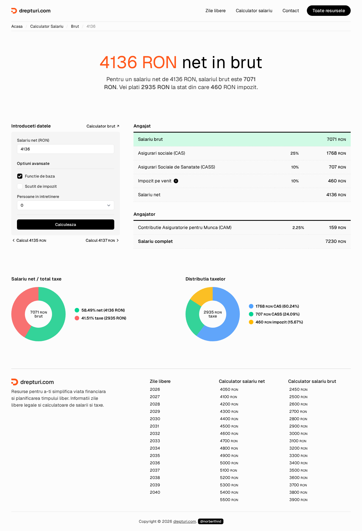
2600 (298, 404)
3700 (298, 484)
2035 (155, 455)
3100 (297, 440)
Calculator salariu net (242, 381)
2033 (155, 440)
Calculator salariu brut (312, 381)
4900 (229, 455)
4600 (229, 433)
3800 (298, 492)
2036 (155, 462)
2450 (298, 389)
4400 (229, 418)
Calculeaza (65, 224)
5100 (228, 470)
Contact (291, 11)
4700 (229, 440)
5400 (229, 492)
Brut (75, 26)
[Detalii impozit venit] (176, 181)
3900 (298, 499)
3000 (298, 433)
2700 (298, 411)
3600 (298, 477)
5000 (229, 462)
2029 (155, 411)
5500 (229, 499)
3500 (298, 470)
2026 (155, 389)
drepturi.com (184, 521)
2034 (155, 448)
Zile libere (216, 11)
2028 (155, 404)
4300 (229, 411)
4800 (229, 448)
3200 (298, 448)
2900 (298, 426)
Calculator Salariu (46, 26)
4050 (229, 389)
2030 (155, 418)
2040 (155, 492)
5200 (229, 477)
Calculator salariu (254, 11)
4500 (229, 426)
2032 (155, 433)
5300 (229, 484)
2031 (154, 426)
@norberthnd (210, 521)
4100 (228, 396)
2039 (155, 484)
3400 (298, 462)
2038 (155, 477)
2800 (298, 418)
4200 (229, 404)
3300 (298, 455)
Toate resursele (329, 11)
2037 (155, 470)
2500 (298, 396)
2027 (155, 396)
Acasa (17, 26)
